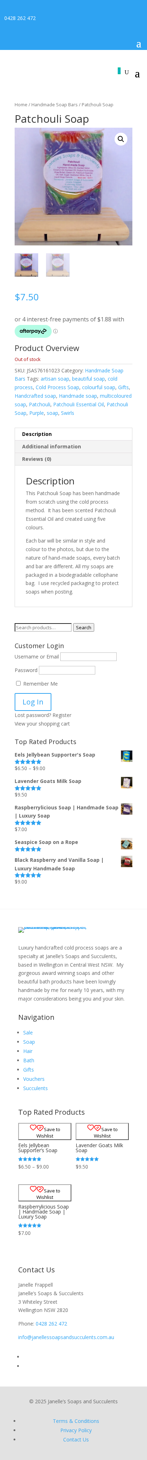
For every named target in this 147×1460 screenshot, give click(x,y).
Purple (36, 412)
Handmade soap (78, 395)
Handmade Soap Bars (54, 104)
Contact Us (76, 1439)
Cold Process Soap (57, 387)
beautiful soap (88, 378)
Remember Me (40, 683)
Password (26, 670)
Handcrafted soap (35, 395)
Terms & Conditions (76, 1421)
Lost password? (33, 715)
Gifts (123, 387)
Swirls (67, 412)
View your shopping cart (42, 723)
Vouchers (34, 1078)
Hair (27, 1051)
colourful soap (98, 387)
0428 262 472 (20, 18)
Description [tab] (37, 434)
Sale (28, 1032)
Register (61, 715)
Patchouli (39, 404)
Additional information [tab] (51, 446)
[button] (121, 139)
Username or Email (37, 656)
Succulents (35, 1088)
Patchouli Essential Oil (78, 404)
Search (83, 627)
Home (21, 104)
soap (52, 412)
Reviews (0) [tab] (36, 459)
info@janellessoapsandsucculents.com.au (66, 1337)
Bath (28, 1060)
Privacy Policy (76, 1430)
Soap (29, 1041)
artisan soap (55, 378)
